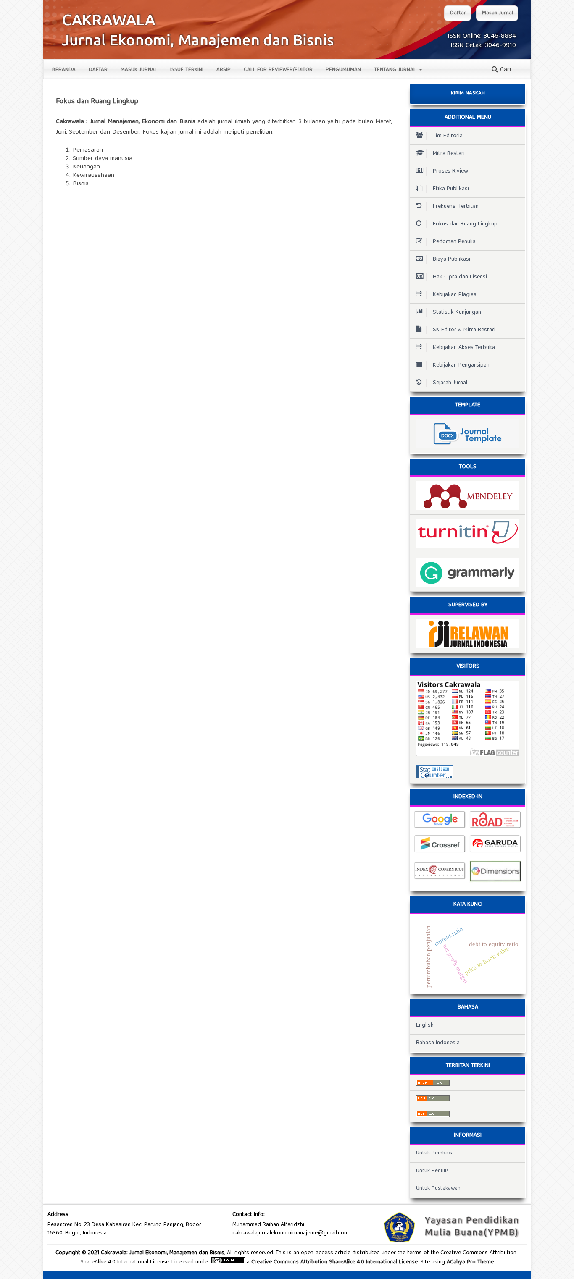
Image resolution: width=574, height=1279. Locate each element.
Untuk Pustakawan (438, 1188)
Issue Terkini (186, 70)
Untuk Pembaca (435, 1153)
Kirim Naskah (468, 93)
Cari (504, 70)
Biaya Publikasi (451, 259)
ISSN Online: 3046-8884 (482, 36)
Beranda (64, 70)
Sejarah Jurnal (450, 383)
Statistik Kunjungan (457, 312)
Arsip (223, 70)
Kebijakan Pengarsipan (461, 365)
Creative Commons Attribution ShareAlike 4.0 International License (334, 1262)
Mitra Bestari (449, 154)
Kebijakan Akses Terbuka (464, 348)
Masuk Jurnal (139, 70)
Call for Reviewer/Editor (278, 70)
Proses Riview (450, 171)
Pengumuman (343, 70)
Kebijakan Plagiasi (455, 295)
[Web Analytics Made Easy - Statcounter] (467, 772)
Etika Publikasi (451, 189)
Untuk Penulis (432, 1171)
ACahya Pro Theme (469, 1262)
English (425, 1025)
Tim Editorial (448, 136)
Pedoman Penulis (454, 242)
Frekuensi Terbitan (456, 207)
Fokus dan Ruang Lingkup (465, 224)
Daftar (98, 70)
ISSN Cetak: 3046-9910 (483, 46)
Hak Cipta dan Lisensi (460, 277)
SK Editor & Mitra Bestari (464, 330)
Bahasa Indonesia (438, 1043)
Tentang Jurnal (396, 70)
